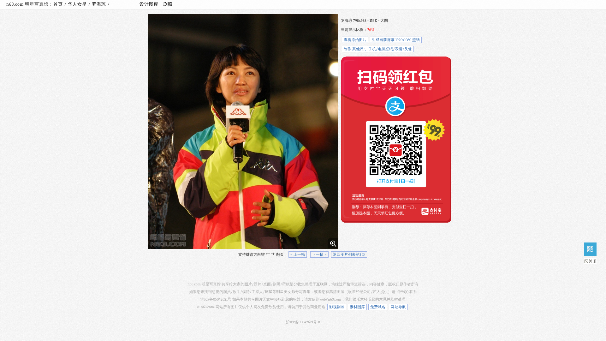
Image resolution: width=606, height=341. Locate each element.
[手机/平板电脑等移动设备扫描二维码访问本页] (590, 249)
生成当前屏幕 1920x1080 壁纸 (396, 40)
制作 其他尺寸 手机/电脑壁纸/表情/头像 (378, 49)
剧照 (168, 4)
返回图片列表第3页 (349, 254)
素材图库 (357, 307)
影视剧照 (336, 307)
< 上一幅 (297, 254)
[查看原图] (333, 243)
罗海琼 (99, 4)
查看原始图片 (355, 40)
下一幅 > (319, 254)
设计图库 (149, 4)
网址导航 (398, 307)
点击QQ (402, 292)
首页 (58, 4)
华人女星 (78, 4)
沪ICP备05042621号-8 (303, 322)
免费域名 (377, 307)
